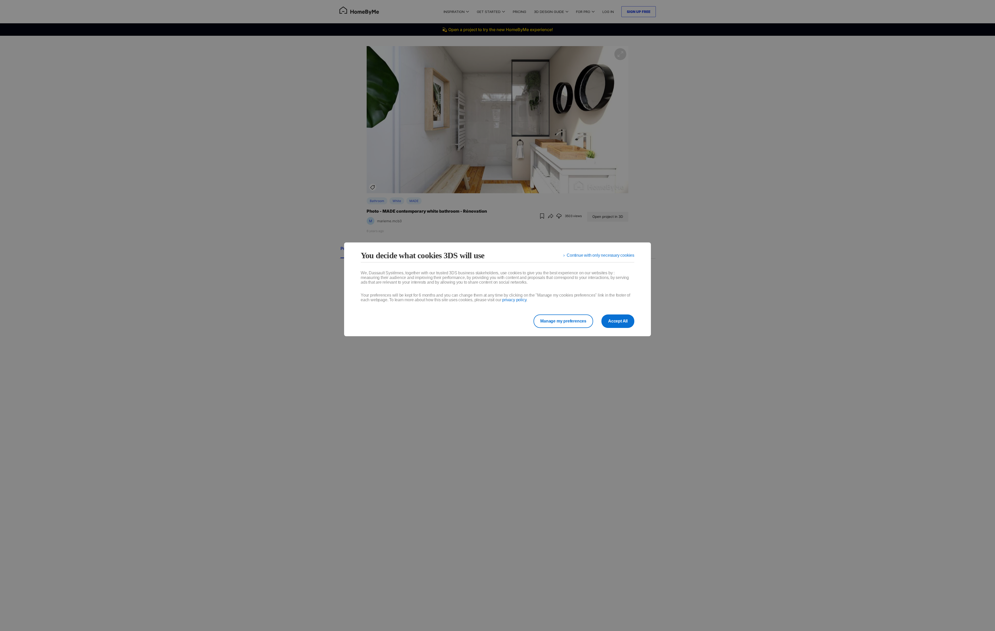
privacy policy (514, 300)
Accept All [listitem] (618, 321)
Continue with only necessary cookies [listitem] (600, 255)
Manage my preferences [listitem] (563, 321)
